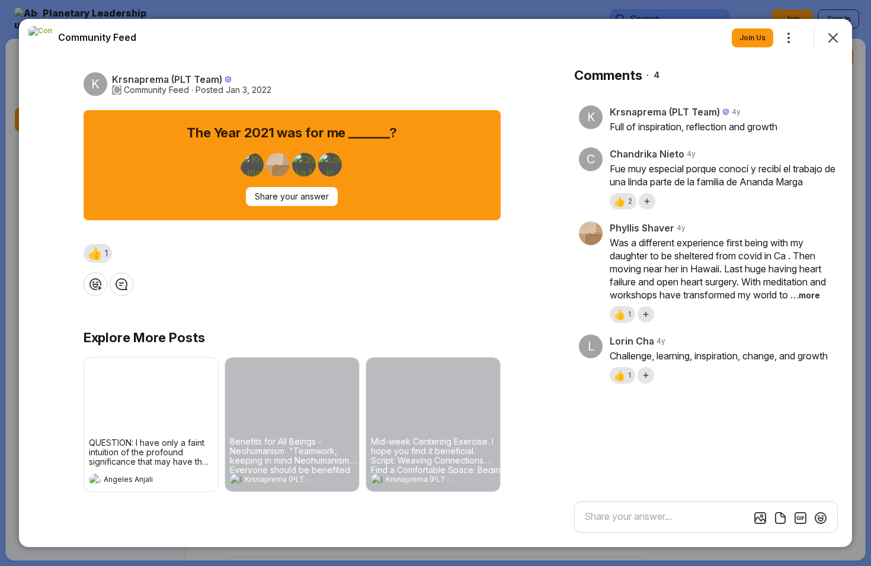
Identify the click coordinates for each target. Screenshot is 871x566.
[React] (95, 284)
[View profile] (95, 479)
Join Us (752, 37)
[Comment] (121, 284)
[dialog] (435, 283)
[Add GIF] (800, 518)
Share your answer (292, 196)
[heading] (139, 481)
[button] (98, 253)
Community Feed (156, 90)
